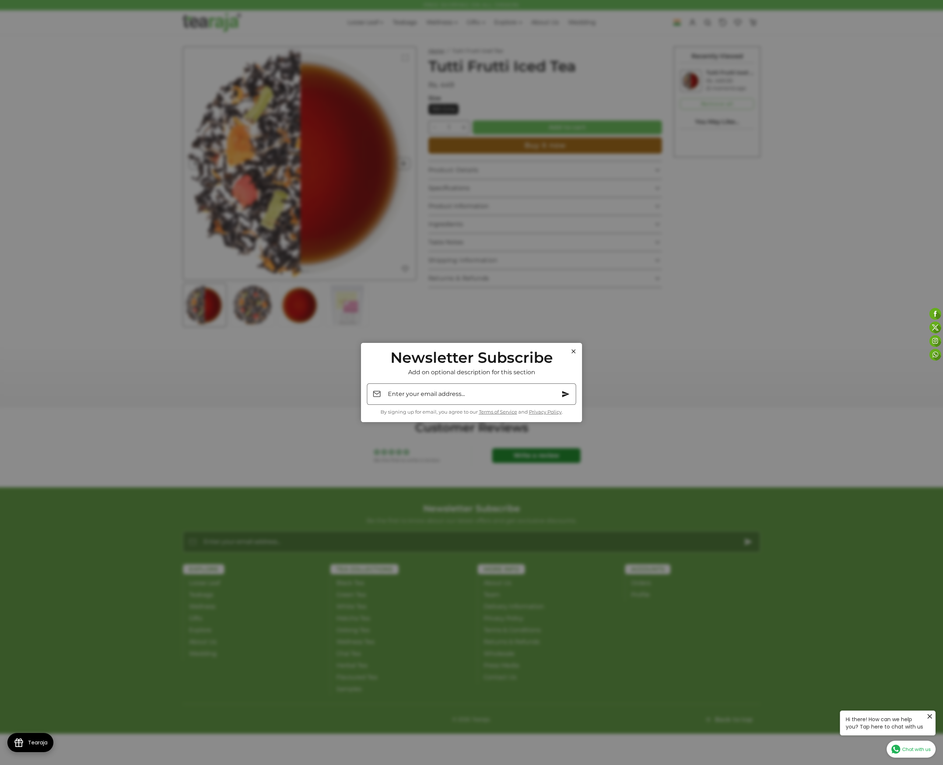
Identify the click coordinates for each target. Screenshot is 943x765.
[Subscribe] (565, 394)
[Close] (573, 351)
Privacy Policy (545, 412)
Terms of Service (498, 412)
